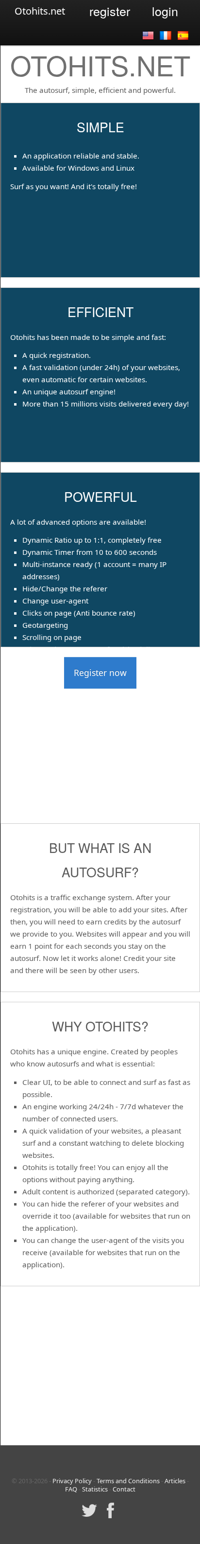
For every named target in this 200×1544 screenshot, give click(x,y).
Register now (100, 672)
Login (165, 10)
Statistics (95, 1489)
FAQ (71, 1489)
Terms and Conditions (128, 1480)
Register (109, 10)
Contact (124, 1489)
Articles (175, 1480)
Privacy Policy (72, 1480)
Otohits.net (40, 11)
